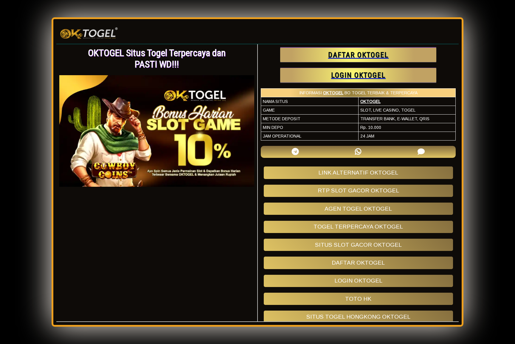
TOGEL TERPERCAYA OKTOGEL (358, 226)
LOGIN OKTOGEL (358, 280)
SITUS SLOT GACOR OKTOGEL (358, 245)
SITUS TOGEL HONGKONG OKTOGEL (358, 317)
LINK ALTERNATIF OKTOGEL (358, 172)
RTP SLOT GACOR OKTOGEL (358, 190)
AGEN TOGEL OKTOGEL (358, 209)
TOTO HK (358, 299)
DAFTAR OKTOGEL (358, 263)
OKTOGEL (333, 92)
